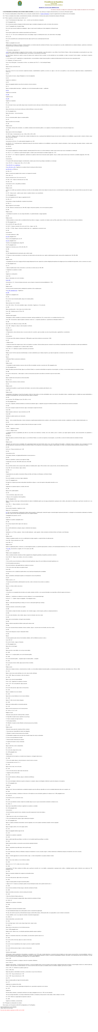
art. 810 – (9, 548)
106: (8, 94)
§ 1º (6, 512)
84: (8, 90)
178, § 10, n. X (10, 169)
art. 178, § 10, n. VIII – (11, 167)
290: (8, 292)
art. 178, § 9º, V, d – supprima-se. (13, 165)
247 (7, 240)
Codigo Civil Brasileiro (45, 13)
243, (7, 236)
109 (8, 98)
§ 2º (7, 55)
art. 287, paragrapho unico (12, 290)
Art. (6, 90)
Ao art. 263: (8, 280)
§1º (7, 52)
